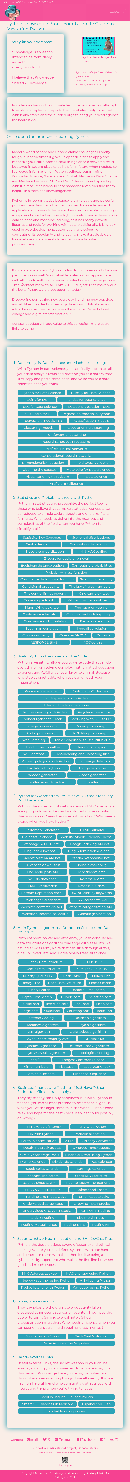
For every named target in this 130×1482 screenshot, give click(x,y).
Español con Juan (96, 1404)
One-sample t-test (94, 593)
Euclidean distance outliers (43, 565)
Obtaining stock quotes (42, 1148)
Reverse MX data (91, 886)
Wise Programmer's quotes (66, 1343)
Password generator (41, 691)
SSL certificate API (92, 900)
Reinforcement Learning (66, 435)
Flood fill (34, 1060)
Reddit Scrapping (92, 747)
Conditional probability (40, 586)
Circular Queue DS (92, 969)
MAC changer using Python (88, 1273)
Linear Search (100, 983)
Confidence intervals (39, 614)
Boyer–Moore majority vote (47, 1039)
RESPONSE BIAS (44, 642)
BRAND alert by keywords (91, 893)
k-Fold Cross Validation (92, 463)
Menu (119, 12)
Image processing (42, 726)
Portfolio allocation (89, 1134)
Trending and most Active (45, 1197)
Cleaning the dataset (39, 469)
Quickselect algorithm (88, 1032)
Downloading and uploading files (83, 754)
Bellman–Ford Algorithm (89, 1046)
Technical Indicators (42, 1176)
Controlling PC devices (90, 691)
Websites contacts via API (41, 907)
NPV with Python (92, 1127)
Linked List (101, 976)
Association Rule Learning (88, 428)
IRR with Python (41, 1134)
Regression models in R (43, 421)
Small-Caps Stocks (94, 1197)
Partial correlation (94, 621)
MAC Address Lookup (39, 1273)
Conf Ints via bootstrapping (88, 614)
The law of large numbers (90, 586)
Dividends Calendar (68, 1162)
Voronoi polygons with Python (45, 761)
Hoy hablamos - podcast (66, 1411)
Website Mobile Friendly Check (86, 837)
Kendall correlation (92, 628)
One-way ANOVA (73, 635)
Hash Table (72, 976)
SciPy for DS (37, 400)
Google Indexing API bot (89, 844)
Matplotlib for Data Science (88, 469)
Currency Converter (96, 1141)
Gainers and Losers (92, 1190)
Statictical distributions (91, 537)
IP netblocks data (91, 872)
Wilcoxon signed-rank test (87, 600)
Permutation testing (91, 607)
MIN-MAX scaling (93, 551)
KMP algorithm (39, 1032)
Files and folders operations (66, 705)
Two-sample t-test (38, 600)
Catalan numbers (41, 1074)
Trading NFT (102, 1225)
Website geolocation (94, 914)
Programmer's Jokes (42, 1336)
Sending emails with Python (66, 698)
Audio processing (40, 733)
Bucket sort (30, 1004)
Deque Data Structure (43, 969)
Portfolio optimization (39, 1141)
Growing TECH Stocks (92, 1204)
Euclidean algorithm (89, 1018)
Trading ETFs (74, 1225)
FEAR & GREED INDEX (43, 1190)
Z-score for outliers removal (66, 558)
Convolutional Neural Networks (66, 456)
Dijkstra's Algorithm (40, 1046)
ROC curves (92, 642)
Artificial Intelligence (66, 484)
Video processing (91, 726)
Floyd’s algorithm (92, 1025)
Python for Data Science (41, 393)
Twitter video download (47, 782)
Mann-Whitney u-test (42, 607)
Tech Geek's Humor (91, 1336)
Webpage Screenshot (43, 900)
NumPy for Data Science (90, 393)
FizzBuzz (66, 1067)
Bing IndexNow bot (39, 851)
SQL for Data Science (40, 407)
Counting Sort (78, 1011)
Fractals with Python (43, 768)
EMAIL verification (42, 886)
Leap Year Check (97, 1067)
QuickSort (52, 1011)
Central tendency (39, 544)
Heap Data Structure (64, 983)
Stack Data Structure (46, 962)
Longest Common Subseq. (83, 1060)
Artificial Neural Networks (66, 449)
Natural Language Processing (66, 442)
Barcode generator (42, 775)
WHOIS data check (43, 879)
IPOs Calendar (101, 1162)
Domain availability (91, 865)
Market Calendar (33, 1162)
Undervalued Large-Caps (43, 1204)
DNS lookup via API (42, 872)
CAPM (68, 1141)
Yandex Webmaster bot (91, 858)
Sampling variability (96, 579)
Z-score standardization (44, 551)
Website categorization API (90, 907)
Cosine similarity (35, 635)
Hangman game (92, 768)
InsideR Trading (42, 1218)
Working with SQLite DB (91, 719)
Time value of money (44, 1127)
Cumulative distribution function (47, 579)
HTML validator (92, 830)
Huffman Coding (40, 1018)
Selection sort (100, 997)
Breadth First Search (88, 990)
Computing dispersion (88, 544)
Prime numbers (35, 1067)
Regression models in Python (86, 414)
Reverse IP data (92, 879)
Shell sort (81, 1004)
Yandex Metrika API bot (41, 858)
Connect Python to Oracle (42, 719)
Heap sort (104, 1004)
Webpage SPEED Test (41, 844)
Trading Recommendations (87, 1183)
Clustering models (39, 428)
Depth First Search (37, 997)
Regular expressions (94, 712)
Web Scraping (33, 740)
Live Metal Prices (90, 1218)
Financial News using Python (88, 1155)
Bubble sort (70, 997)
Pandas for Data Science (85, 400)
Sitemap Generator (43, 830)
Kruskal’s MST (96, 1039)
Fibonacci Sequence (89, 1074)
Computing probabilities (92, 565)
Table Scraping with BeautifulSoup (82, 740)
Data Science (96, 477)
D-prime (103, 635)
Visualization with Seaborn (47, 477)
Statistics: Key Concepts (42, 537)
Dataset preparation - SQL (89, 407)
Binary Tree (30, 983)
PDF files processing (89, 733)
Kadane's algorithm (43, 1025)
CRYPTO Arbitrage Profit (39, 1155)
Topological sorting (93, 1053)
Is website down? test (42, 865)
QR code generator (91, 775)
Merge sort (29, 1011)
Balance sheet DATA (39, 1183)
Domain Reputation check (42, 893)
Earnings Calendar (92, 1169)
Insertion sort (57, 1004)
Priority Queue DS (37, 976)
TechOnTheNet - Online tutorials (66, 1397)
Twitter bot (96, 782)
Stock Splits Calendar (43, 1169)
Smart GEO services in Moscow (47, 1404)
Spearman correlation (43, 628)
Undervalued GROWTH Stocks (47, 1210)
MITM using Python (95, 1280)
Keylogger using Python (92, 1287)
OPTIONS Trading (95, 1210)
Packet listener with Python (43, 1287)
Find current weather (43, 747)
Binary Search (39, 990)
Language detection (95, 761)
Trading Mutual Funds (39, 1225)
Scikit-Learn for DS (37, 414)
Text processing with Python (45, 712)
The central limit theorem (45, 593)
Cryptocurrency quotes (91, 1148)
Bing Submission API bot (88, 851)
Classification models (91, 421)
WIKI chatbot (33, 754)
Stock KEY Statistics (91, 1176)
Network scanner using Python (46, 1280)
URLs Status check (37, 837)
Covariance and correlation (45, 621)
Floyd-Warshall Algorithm (44, 1053)
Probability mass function (66, 572)
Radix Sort (104, 1011)
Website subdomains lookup (45, 914)
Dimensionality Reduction (43, 463)
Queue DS (95, 962)
